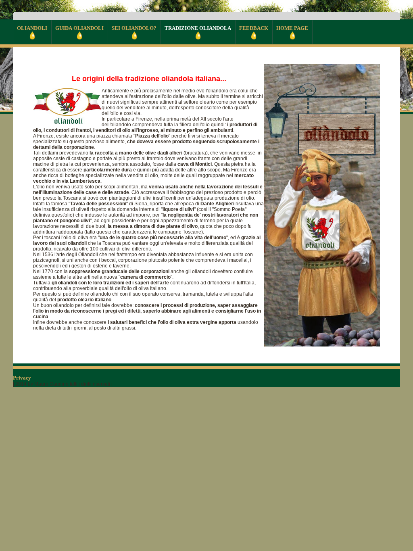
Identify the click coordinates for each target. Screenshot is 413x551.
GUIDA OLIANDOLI (79, 28)
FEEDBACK (253, 28)
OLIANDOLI (32, 28)
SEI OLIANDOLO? (134, 28)
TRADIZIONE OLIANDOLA (198, 28)
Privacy (22, 378)
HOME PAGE (292, 28)
